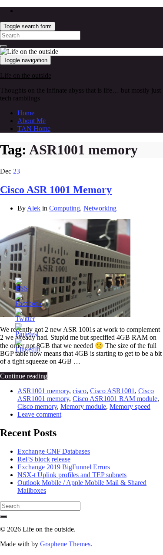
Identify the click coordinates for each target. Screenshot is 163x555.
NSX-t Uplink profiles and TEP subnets (71, 474)
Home (25, 113)
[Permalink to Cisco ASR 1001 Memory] (65, 314)
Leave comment (39, 414)
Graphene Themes (65, 544)
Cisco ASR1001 (112, 391)
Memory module (83, 406)
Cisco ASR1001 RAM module (115, 398)
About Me (31, 120)
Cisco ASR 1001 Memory (56, 189)
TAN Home (33, 128)
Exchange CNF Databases (53, 451)
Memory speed (130, 406)
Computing (64, 208)
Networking (99, 208)
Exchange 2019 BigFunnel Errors (63, 467)
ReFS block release (43, 459)
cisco (79, 391)
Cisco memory (37, 406)
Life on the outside (25, 75)
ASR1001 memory (43, 391)
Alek (33, 208)
